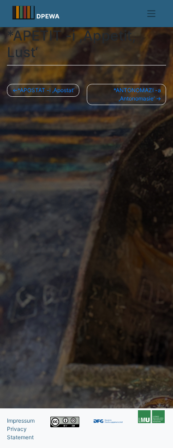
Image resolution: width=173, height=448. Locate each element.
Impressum (21, 420)
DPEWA (48, 16)
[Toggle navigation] (151, 13)
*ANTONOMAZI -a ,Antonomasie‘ (137, 94)
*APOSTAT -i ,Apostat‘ (46, 90)
